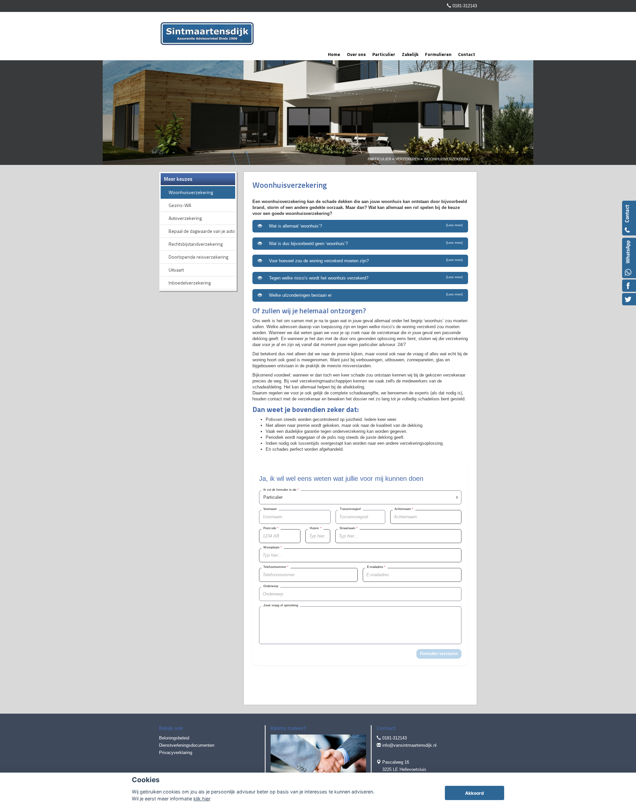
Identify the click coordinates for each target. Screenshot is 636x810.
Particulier (379, 159)
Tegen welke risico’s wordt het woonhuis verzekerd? (364, 278)
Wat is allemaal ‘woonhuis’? (364, 226)
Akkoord (474, 793)
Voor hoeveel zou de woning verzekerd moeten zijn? (364, 260)
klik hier (201, 798)
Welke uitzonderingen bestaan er (364, 295)
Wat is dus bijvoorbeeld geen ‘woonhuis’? (364, 243)
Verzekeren (408, 159)
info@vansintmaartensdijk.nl (409, 745)
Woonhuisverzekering (447, 159)
